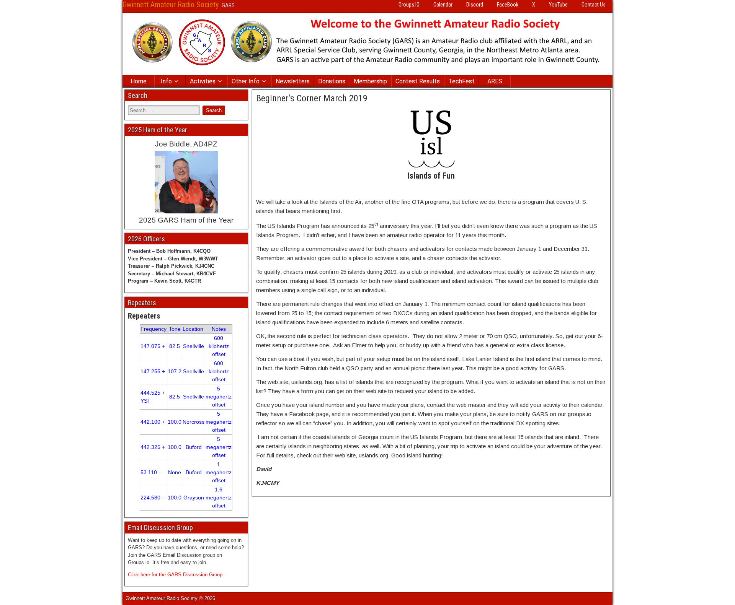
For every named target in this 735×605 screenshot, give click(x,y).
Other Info (246, 81)
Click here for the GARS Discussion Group (175, 574)
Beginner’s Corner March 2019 (312, 98)
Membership (370, 81)
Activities (203, 81)
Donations (331, 81)
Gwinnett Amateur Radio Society (170, 4)
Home (139, 81)
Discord (474, 5)
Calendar (442, 5)
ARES (494, 81)
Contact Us (593, 5)
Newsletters (293, 81)
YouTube (558, 5)
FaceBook (507, 5)
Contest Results (417, 81)
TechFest (461, 81)
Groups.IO (409, 5)
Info (166, 81)
